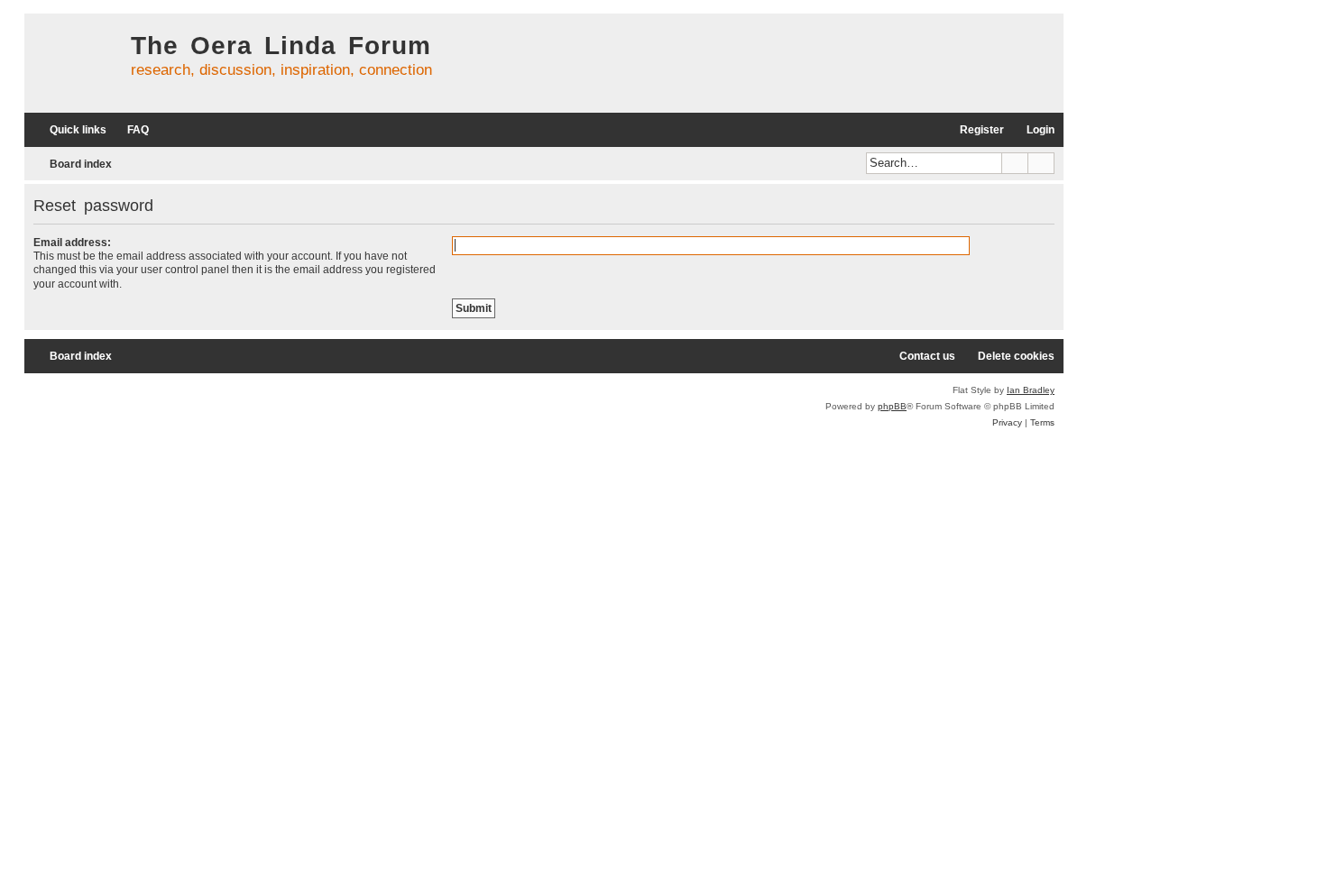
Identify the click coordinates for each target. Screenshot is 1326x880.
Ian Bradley (1030, 390)
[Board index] (73, 63)
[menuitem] (130, 130)
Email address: (72, 242)
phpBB (892, 406)
